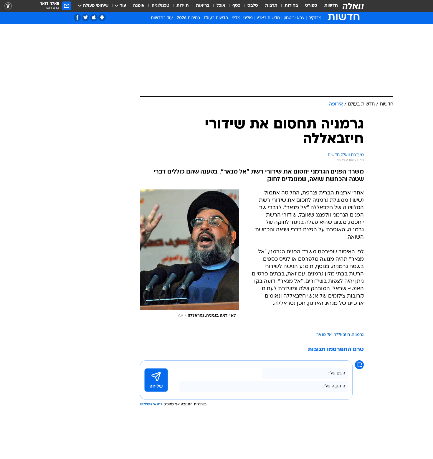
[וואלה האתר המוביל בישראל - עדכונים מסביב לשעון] (353, 6)
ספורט (311, 6)
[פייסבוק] (77, 17)
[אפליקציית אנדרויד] (102, 17)
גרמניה (358, 335)
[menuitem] (327, 6)
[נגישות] (8, 6)
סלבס (252, 6)
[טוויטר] (85, 17)
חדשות (331, 6)
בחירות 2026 (188, 18)
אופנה (139, 6)
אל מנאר (324, 335)
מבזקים (314, 18)
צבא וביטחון (294, 18)
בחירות (291, 6)
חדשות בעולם (216, 18)
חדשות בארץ (268, 18)
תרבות (271, 6)
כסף (236, 6)
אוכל (220, 6)
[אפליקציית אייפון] (93, 17)
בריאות (202, 6)
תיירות (182, 6)
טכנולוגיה (160, 6)
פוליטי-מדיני (242, 18)
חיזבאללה (341, 335)
